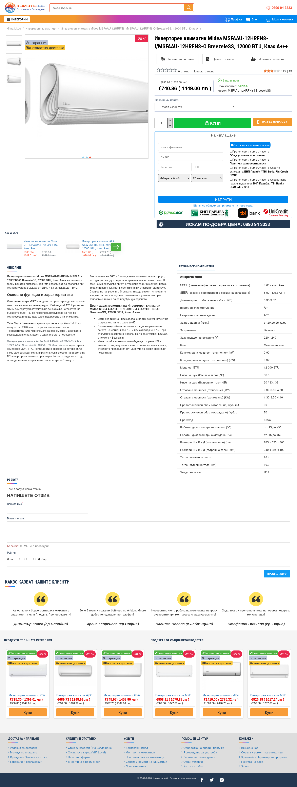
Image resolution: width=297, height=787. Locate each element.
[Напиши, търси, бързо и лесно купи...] (188, 7)
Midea (243, 85)
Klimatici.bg (13, 28)
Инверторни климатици (40, 28)
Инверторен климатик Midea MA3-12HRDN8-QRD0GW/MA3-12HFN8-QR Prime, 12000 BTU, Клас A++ (270, 695)
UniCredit (282, 171)
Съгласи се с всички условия (251, 145)
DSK (234, 175)
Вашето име (14, 504)
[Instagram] (222, 780)
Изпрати (223, 199)
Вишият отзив (15, 518)
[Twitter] (212, 780)
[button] (83, 158)
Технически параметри (196, 266)
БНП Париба (252, 171)
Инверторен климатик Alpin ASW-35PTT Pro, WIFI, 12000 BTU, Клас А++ (123, 695)
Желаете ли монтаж (167, 100)
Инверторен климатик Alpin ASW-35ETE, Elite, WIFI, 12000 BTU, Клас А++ (98, 245)
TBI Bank (268, 171)
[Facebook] (202, 780)
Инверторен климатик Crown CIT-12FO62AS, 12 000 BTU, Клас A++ (41, 245)
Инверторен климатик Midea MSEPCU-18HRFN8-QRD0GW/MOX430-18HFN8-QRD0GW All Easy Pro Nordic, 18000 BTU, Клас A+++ (222, 695)
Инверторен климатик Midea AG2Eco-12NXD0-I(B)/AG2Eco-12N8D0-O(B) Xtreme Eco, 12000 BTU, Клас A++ (175, 695)
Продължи (275, 574)
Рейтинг (12, 552)
